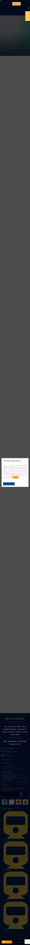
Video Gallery (18, 731)
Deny (12, 483)
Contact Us (19, 726)
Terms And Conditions (15, 734)
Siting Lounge (23, 741)
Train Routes (11, 731)
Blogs (14, 726)
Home (6, 726)
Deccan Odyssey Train (22, 729)
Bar (18, 741)
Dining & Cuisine (12, 741)
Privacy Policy (25, 731)
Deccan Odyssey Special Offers (9, 729)
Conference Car (13, 744)
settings (15, 477)
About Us (10, 726)
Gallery (23, 726)
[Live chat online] (7, 941)
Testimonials (4, 731)
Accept (6, 483)
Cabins (5, 741)
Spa (19, 744)
